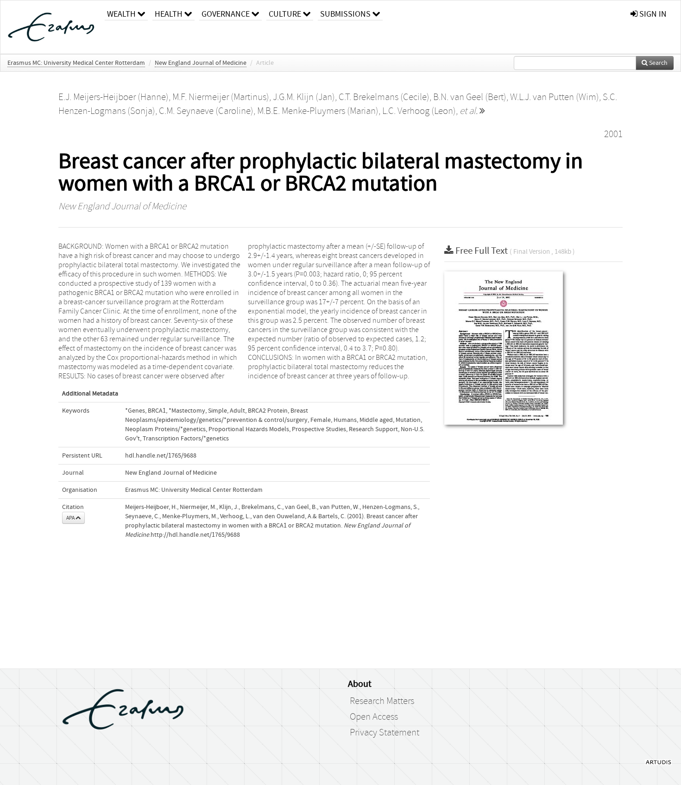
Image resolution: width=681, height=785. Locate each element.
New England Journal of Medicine (200, 63)
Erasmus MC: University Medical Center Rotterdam (76, 63)
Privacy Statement (384, 732)
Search (658, 63)
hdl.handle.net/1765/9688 (160, 455)
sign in (652, 14)
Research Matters (382, 701)
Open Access (374, 716)
